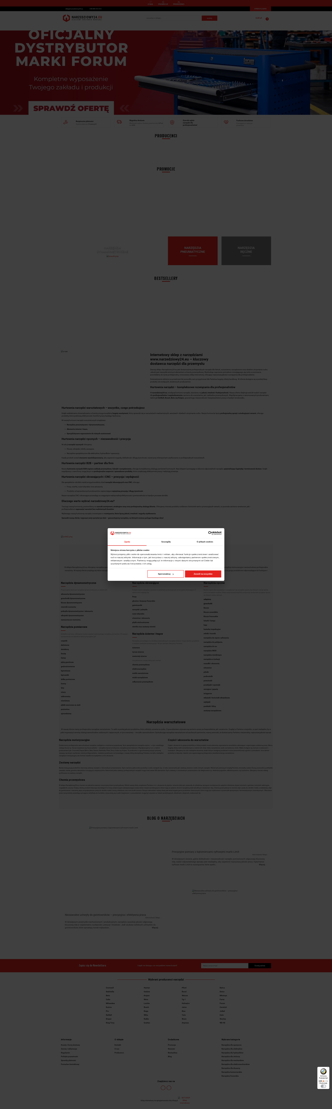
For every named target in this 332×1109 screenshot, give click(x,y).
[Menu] (327, 1068)
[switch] (323, 1086)
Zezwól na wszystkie (203, 574)
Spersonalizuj (164, 574)
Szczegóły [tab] (166, 542)
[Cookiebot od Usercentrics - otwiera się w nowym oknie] (210, 533)
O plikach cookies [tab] (205, 542)
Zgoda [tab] (127, 542)
